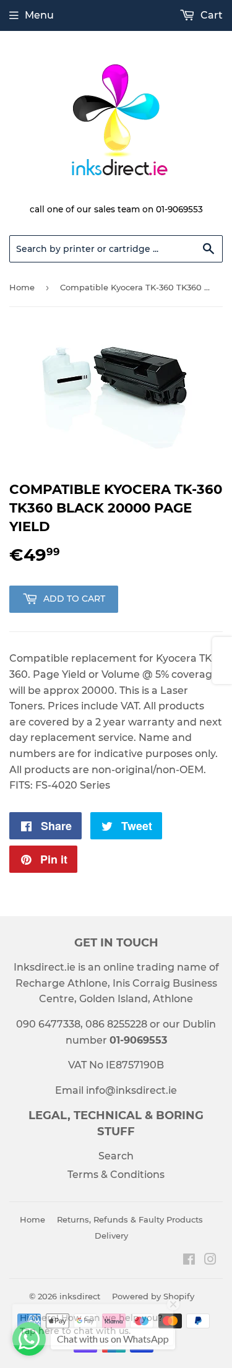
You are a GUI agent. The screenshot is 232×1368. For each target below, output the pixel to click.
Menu (39, 15)
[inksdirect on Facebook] (189, 1260)
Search (116, 1156)
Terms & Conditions (116, 1174)
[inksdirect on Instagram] (210, 1260)
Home (22, 287)
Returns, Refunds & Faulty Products (130, 1219)
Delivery (111, 1235)
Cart (210, 15)
